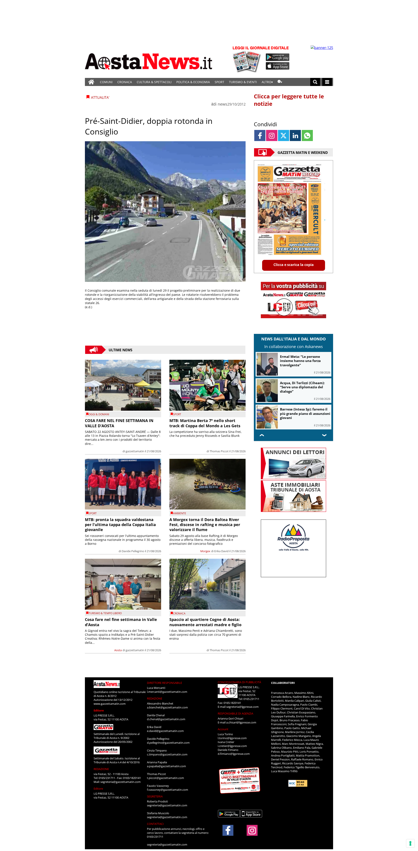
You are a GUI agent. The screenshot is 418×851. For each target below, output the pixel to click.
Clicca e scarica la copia (293, 264)
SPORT (219, 82)
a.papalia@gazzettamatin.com (166, 766)
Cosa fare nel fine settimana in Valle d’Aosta (121, 622)
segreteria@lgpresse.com (242, 707)
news (222, 104)
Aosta (118, 650)
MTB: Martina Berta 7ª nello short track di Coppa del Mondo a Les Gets (204, 423)
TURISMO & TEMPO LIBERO (105, 613)
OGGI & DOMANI (99, 414)
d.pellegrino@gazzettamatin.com (168, 743)
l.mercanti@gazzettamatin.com (167, 692)
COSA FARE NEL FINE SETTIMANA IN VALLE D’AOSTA (119, 423)
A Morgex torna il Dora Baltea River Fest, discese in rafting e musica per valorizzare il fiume (204, 524)
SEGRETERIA (155, 796)
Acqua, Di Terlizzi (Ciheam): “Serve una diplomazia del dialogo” (302, 387)
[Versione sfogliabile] (247, 58)
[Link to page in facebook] (259, 135)
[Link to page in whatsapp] (307, 135)
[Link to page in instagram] (271, 135)
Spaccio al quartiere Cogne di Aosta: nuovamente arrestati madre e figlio (205, 622)
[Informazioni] (280, 82)
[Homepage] (91, 82)
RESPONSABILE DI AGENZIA (235, 713)
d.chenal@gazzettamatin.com (166, 719)
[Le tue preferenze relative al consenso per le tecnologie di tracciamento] (410, 843)
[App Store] (278, 66)
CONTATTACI (155, 824)
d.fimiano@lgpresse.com (234, 754)
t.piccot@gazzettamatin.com (165, 778)
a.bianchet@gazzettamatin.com (167, 707)
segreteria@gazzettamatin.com (120, 782)
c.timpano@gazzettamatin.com (167, 754)
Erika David (221, 551)
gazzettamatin (135, 451)
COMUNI (106, 82)
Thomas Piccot (219, 451)
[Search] (315, 82)
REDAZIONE (101, 769)
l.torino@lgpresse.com (232, 738)
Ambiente (179, 513)
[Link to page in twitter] (283, 135)
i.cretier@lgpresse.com (232, 746)
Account (223, 729)
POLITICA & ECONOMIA (193, 82)
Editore (99, 710)
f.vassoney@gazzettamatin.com (167, 790)
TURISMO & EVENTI (243, 82)
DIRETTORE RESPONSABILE (164, 683)
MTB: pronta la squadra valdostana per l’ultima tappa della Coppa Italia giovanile (120, 524)
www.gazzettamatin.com (110, 704)
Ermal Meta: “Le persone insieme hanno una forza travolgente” (300, 360)
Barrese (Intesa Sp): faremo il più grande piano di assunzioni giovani (305, 413)
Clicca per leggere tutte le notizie (289, 99)
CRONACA (124, 82)
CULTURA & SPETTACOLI (154, 82)
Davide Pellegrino (133, 551)
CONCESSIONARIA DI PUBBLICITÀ (239, 682)
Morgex (205, 551)
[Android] (278, 57)
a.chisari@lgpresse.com (241, 722)
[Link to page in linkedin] (295, 135)
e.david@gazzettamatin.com (165, 731)
